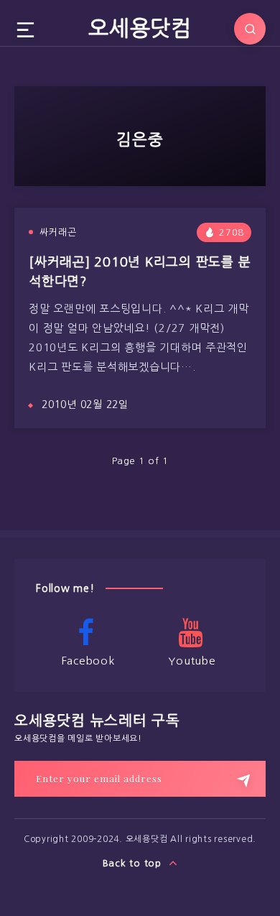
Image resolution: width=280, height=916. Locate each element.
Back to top (134, 863)
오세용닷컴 (140, 28)
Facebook (88, 660)
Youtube (191, 660)
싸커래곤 (58, 232)
